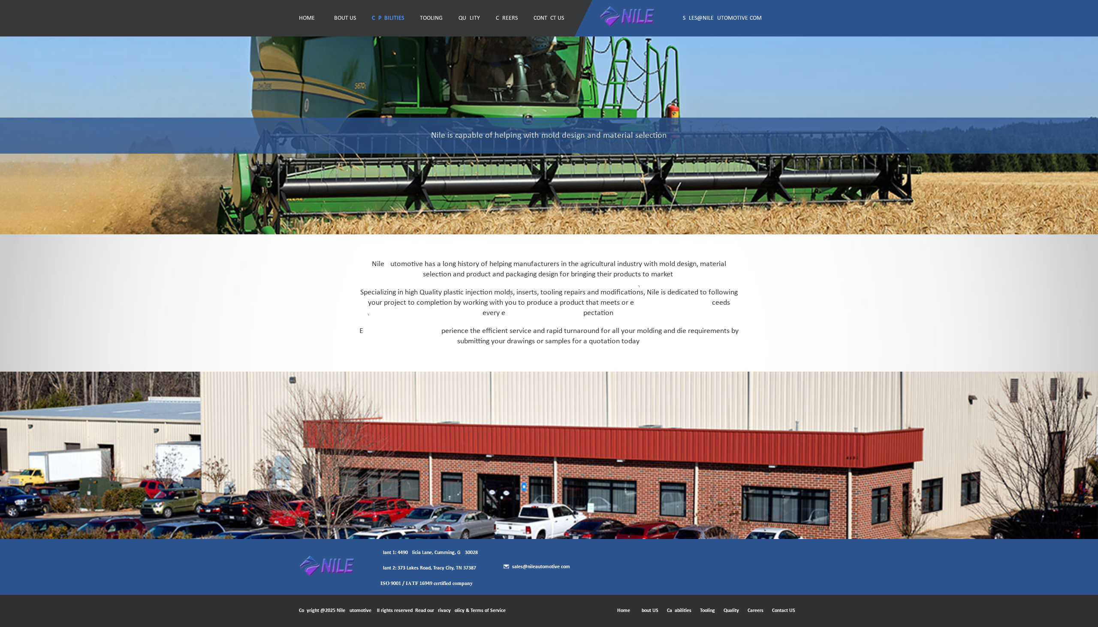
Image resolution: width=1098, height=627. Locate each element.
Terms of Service (488, 610)
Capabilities (388, 18)
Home (307, 18)
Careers (507, 18)
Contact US (549, 18)
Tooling (431, 18)
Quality (469, 18)
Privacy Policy (450, 610)
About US (343, 18)
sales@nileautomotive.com (722, 18)
